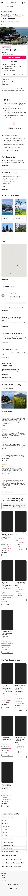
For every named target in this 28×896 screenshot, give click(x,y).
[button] (5, 94)
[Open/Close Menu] (2, 2)
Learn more (4, 71)
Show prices (5, 52)
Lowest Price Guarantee (7, 54)
